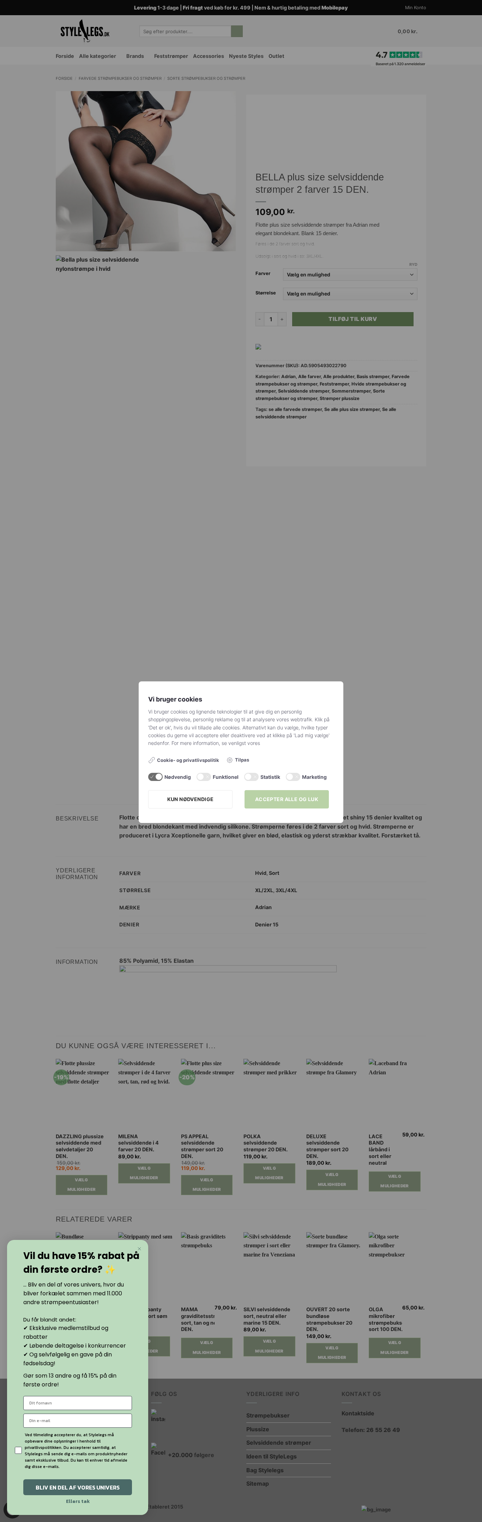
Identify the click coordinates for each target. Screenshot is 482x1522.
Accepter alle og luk (286, 799)
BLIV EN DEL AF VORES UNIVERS (78, 1487)
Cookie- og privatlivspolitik (188, 760)
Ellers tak (78, 1501)
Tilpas (242, 760)
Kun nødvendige (190, 799)
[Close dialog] (139, 1248)
